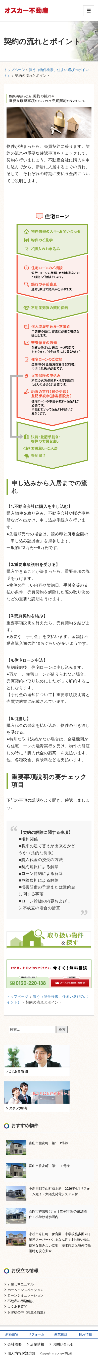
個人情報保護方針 (22, 1352)
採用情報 (85, 1334)
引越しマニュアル (21, 1284)
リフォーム (36, 1334)
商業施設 (60, 1334)
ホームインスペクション (25, 1289)
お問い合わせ (63, 1344)
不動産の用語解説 (21, 1300)
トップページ (14, 69)
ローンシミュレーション (25, 1295)
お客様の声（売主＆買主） (27, 1312)
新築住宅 (11, 1334)
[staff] (37, 1096)
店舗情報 (37, 1344)
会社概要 (15, 1344)
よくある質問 (17, 1306)
